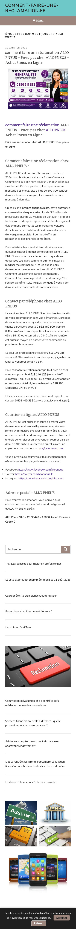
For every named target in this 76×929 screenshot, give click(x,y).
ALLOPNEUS (56, 130)
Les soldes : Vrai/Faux (18, 627)
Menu (39, 20)
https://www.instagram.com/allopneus (41, 478)
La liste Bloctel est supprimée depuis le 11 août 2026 (38, 580)
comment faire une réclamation (32, 125)
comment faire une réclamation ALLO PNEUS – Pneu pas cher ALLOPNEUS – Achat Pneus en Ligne (37, 57)
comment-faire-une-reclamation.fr (32, 7)
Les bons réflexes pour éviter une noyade (30, 782)
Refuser (39, 923)
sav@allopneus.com (51, 448)
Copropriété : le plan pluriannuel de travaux (31, 595)
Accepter (61, 917)
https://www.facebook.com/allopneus (40, 469)
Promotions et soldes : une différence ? (28, 611)
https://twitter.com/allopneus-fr (34, 474)
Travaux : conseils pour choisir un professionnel (33, 564)
